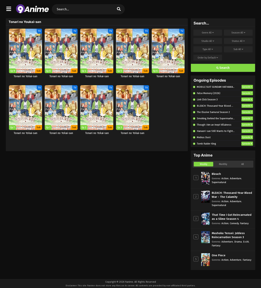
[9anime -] (32, 12)
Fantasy (244, 223)
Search (224, 68)
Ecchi (246, 241)
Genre (207, 32)
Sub (237, 49)
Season (237, 32)
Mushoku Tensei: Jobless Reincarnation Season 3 (228, 235)
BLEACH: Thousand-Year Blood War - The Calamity (232, 195)
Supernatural (219, 182)
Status (237, 41)
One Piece (218, 255)
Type (207, 49)
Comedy (234, 223)
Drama (238, 241)
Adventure (235, 178)
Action (225, 178)
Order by (207, 57)
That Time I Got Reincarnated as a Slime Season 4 (231, 217)
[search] (118, 9)
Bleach (216, 174)
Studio (206, 41)
